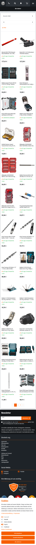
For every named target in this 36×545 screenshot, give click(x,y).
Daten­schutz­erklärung (7, 513)
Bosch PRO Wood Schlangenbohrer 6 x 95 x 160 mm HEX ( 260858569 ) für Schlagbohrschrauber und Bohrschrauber (9, 391)
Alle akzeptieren (18, 533)
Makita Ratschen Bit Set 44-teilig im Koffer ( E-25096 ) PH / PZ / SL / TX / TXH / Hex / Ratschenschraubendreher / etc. (27, 360)
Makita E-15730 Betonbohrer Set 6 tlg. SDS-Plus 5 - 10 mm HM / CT (9, 298)
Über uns (3, 445)
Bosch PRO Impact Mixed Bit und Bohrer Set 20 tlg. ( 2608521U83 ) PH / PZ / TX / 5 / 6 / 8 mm (8, 114)
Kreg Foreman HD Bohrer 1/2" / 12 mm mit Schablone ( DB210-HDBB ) (27, 237)
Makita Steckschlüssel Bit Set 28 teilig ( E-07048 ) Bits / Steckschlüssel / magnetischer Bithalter (9, 360)
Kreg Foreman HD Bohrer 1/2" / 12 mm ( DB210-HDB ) (9, 268)
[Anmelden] (21, 3)
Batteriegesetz (4, 447)
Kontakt (3, 448)
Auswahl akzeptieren (18, 537)
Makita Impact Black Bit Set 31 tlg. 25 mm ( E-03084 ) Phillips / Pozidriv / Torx (26, 114)
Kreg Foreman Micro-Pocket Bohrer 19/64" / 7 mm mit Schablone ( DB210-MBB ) (8, 237)
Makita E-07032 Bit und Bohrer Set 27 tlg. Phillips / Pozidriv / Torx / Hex (26, 268)
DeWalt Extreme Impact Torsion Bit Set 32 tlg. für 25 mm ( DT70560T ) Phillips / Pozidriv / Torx (8, 145)
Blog (2, 457)
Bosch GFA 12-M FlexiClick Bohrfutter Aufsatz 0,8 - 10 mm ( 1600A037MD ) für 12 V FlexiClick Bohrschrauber (27, 329)
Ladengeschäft (5, 462)
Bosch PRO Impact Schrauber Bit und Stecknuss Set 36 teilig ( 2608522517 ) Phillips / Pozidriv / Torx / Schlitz (27, 391)
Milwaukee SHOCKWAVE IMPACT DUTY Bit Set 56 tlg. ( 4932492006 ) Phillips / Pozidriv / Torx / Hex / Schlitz (9, 175)
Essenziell (6, 517)
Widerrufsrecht (4, 455)
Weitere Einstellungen (6, 529)
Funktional (6, 527)
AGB (2, 458)
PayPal (6, 524)
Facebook (6, 471)
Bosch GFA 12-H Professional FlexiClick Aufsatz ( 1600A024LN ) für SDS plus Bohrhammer (27, 53)
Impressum (4, 441)
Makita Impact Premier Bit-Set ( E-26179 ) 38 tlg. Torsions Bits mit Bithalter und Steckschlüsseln (9, 83)
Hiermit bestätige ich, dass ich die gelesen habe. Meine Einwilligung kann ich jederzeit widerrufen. (18, 422)
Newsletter (4, 450)
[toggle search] (15, 3)
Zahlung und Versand (6, 453)
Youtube (22, 471)
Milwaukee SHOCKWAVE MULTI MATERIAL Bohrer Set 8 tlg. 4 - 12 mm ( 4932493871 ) (27, 145)
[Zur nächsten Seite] (23, 405)
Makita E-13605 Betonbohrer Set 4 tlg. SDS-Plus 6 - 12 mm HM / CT (27, 298)
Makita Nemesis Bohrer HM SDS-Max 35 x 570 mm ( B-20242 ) (26, 175)
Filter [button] (5, 27)
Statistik (6, 519)
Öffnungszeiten (5, 443)
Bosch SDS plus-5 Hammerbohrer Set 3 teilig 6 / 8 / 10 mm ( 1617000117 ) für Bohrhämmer (27, 83)
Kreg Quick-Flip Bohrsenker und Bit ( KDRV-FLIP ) (26, 206)
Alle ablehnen (18, 542)
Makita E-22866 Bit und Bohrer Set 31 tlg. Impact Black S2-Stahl (8, 329)
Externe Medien (8, 522)
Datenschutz (4, 460)
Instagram (6, 473)
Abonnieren (25, 418)
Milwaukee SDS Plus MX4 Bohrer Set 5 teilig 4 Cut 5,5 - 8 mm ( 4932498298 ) (9, 206)
